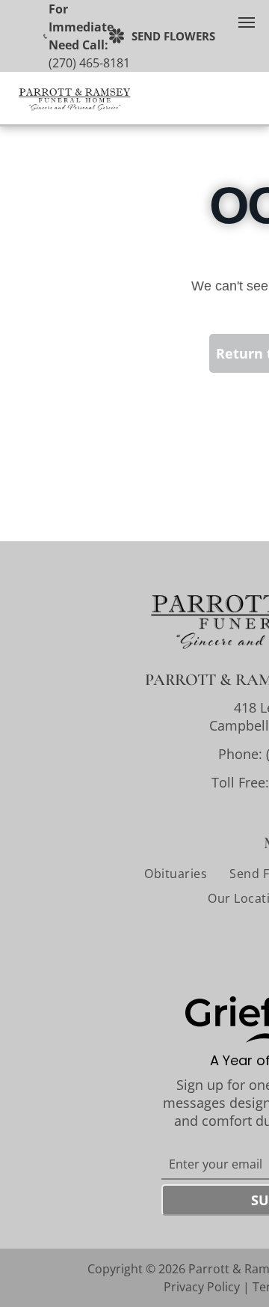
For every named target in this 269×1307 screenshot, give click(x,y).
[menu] (247, 22)
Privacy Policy (202, 1287)
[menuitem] (175, 874)
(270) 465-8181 (89, 63)
